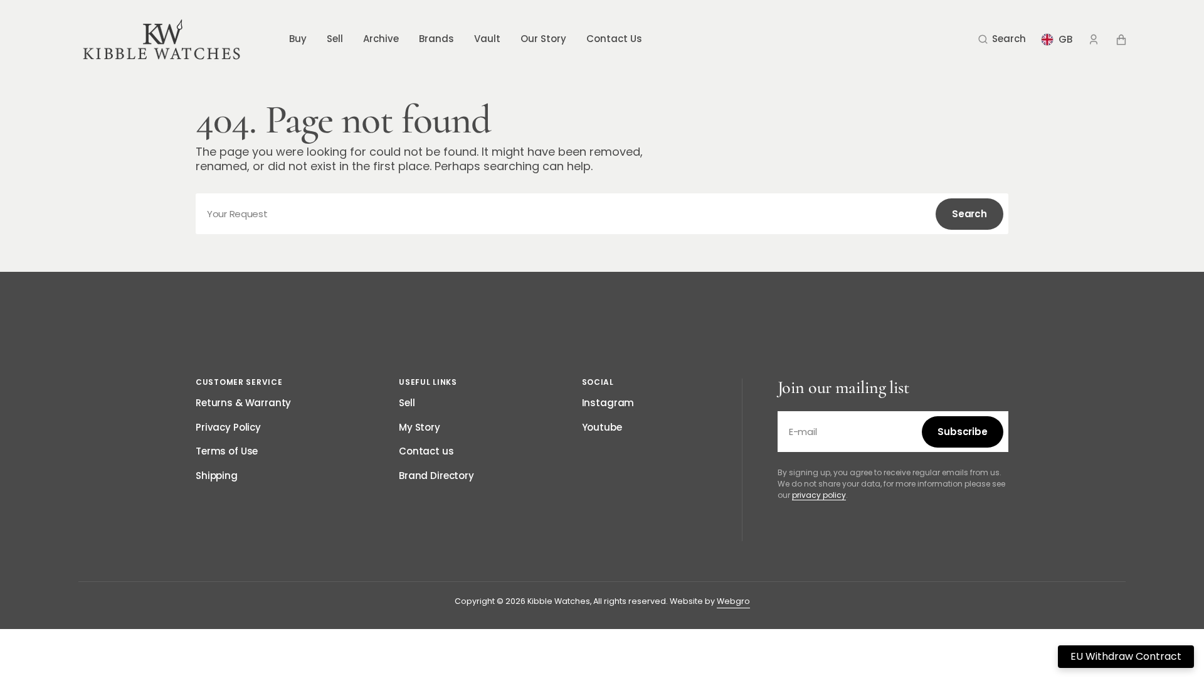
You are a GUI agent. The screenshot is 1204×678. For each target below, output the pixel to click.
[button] (1002, 39)
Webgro (733, 601)
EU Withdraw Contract (1125, 656)
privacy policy (819, 495)
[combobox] (602, 213)
